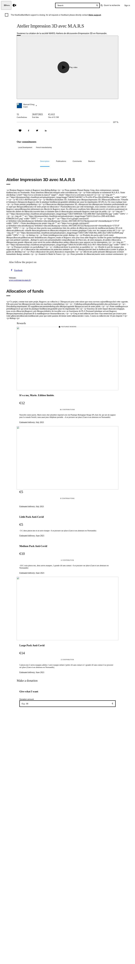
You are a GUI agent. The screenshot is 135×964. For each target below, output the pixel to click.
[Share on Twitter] (37, 130)
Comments (77, 161)
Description (44, 161)
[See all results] (97, 5)
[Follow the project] (20, 130)
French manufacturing (44, 147)
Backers (91, 161)
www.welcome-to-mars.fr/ (20, 280)
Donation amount (26, 699)
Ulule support (94, 15)
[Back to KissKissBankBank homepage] (14, 5)
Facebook (18, 270)
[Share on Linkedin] (45, 130)
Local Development (25, 147)
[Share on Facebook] (28, 130)
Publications (61, 161)
